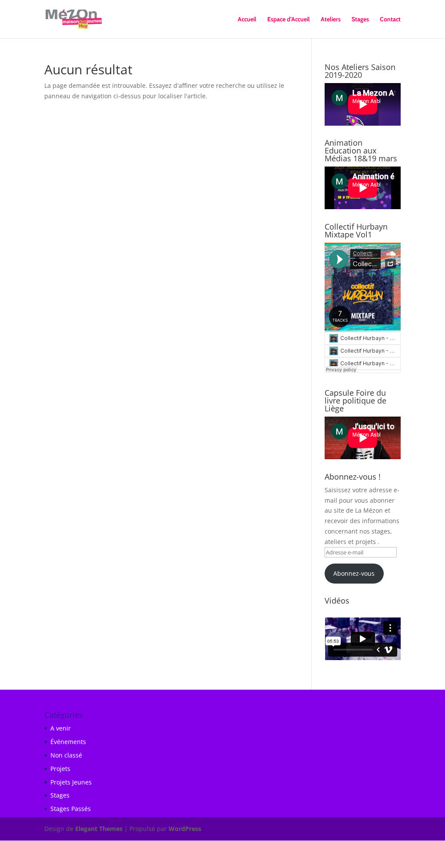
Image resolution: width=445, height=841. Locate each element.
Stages (360, 19)
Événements (68, 742)
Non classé (66, 755)
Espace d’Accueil (288, 19)
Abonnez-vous (354, 573)
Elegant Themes (99, 828)
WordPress (185, 828)
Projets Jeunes (71, 782)
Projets (60, 768)
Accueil (247, 19)
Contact (390, 19)
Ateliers (331, 19)
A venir (60, 728)
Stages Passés (70, 808)
